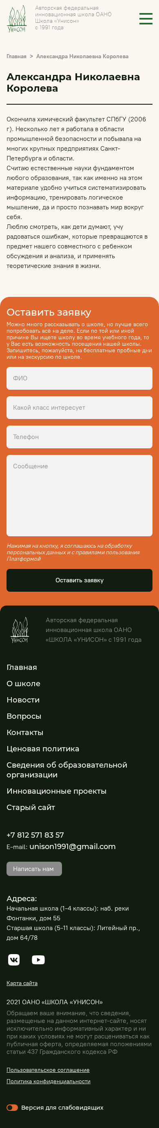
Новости (23, 700)
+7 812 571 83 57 (35, 835)
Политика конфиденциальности (49, 1081)
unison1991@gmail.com (72, 846)
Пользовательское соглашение (48, 1070)
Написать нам (33, 869)
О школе (23, 683)
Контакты (25, 732)
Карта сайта (22, 983)
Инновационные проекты (57, 791)
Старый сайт (31, 807)
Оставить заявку (79, 580)
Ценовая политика (43, 748)
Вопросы (24, 716)
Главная (16, 56)
